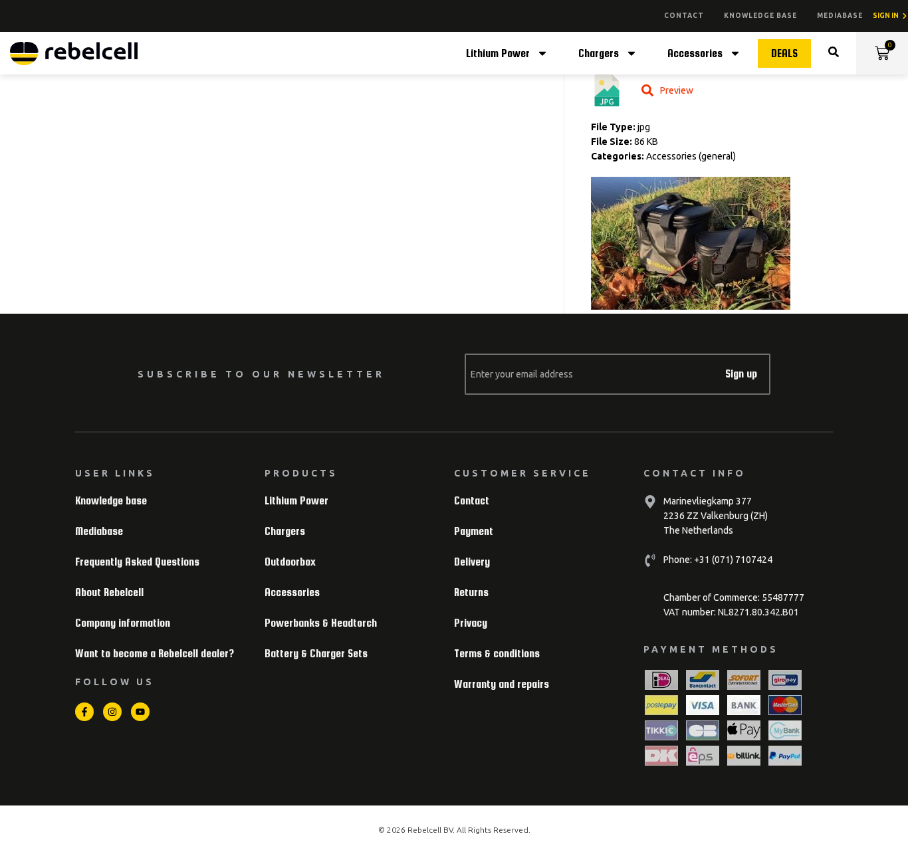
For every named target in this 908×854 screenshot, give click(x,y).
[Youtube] (140, 711)
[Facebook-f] (84, 711)
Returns (471, 592)
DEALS (784, 53)
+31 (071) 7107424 (732, 559)
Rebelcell (425, 829)
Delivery (472, 562)
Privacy (470, 623)
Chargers (598, 53)
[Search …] (834, 53)
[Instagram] (112, 711)
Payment (473, 531)
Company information (122, 623)
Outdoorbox (290, 562)
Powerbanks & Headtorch (321, 623)
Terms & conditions (497, 653)
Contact (684, 15)
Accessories (695, 53)
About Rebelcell (109, 592)
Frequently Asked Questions (137, 562)
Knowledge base (760, 15)
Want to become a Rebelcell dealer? (154, 653)
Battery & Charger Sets (316, 653)
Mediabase (840, 15)
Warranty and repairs (501, 684)
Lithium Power (498, 53)
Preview (676, 90)
